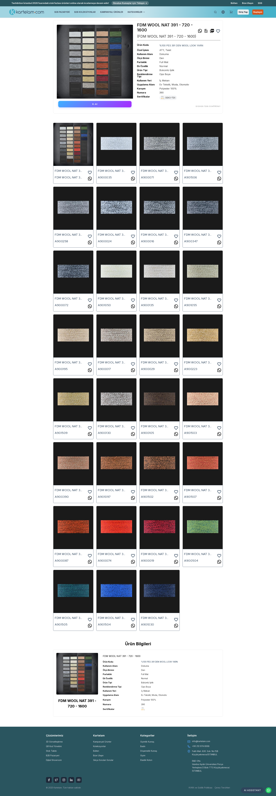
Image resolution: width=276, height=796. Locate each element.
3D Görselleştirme (54, 741)
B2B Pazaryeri (52, 755)
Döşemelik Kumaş (148, 751)
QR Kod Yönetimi (54, 746)
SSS (260, 3)
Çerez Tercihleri (222, 787)
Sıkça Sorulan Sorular (103, 760)
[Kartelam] (26, 12)
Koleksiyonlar (99, 746)
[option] (95, 61)
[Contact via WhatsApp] (268, 790)
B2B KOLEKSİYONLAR (85, 12)
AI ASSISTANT (252, 790)
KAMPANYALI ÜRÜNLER (111, 12)
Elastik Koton (146, 760)
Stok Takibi (51, 751)
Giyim (142, 755)
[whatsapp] (200, 31)
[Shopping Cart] (231, 12)
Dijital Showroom (54, 760)
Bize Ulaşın (247, 3)
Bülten (234, 3)
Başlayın (257, 12)
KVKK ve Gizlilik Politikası (200, 787)
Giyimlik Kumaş (147, 741)
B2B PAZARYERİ (62, 12)
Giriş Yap (243, 12)
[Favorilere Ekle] (218, 30)
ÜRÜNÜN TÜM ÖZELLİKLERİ (208, 106)
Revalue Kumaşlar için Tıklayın (130, 3)
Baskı (142, 746)
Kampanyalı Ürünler (102, 741)
